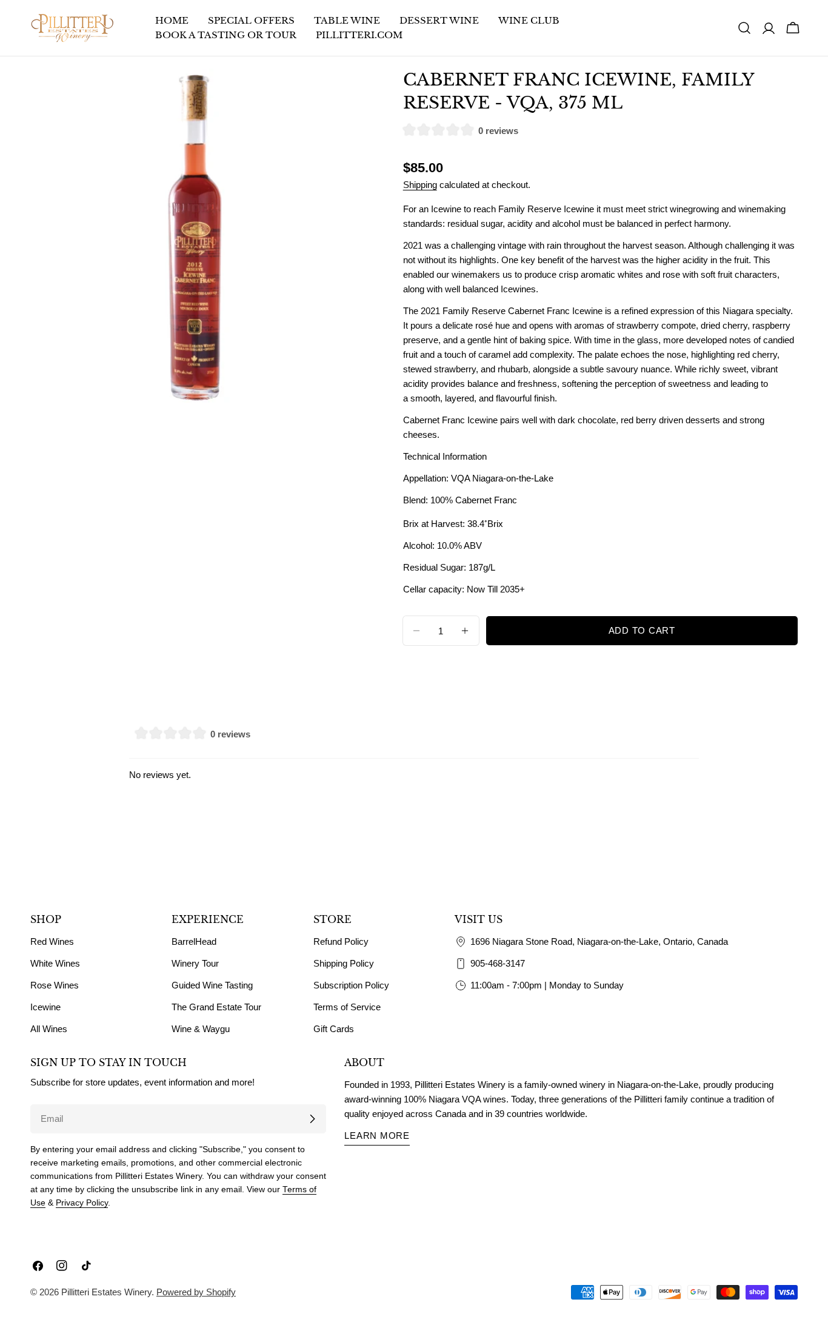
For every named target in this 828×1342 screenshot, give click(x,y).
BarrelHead (194, 941)
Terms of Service (347, 1007)
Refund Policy (341, 941)
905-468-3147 (497, 963)
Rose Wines (54, 985)
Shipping (420, 184)
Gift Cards (333, 1029)
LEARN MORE (377, 1135)
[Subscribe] (312, 1119)
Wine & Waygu (201, 1029)
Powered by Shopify (196, 1292)
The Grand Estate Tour (216, 1007)
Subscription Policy (351, 985)
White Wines (55, 963)
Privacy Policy (82, 1202)
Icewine (45, 1007)
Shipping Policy (343, 963)
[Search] (744, 28)
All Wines (48, 1029)
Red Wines (52, 941)
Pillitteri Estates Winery (106, 1292)
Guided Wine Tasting (212, 985)
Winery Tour (195, 963)
